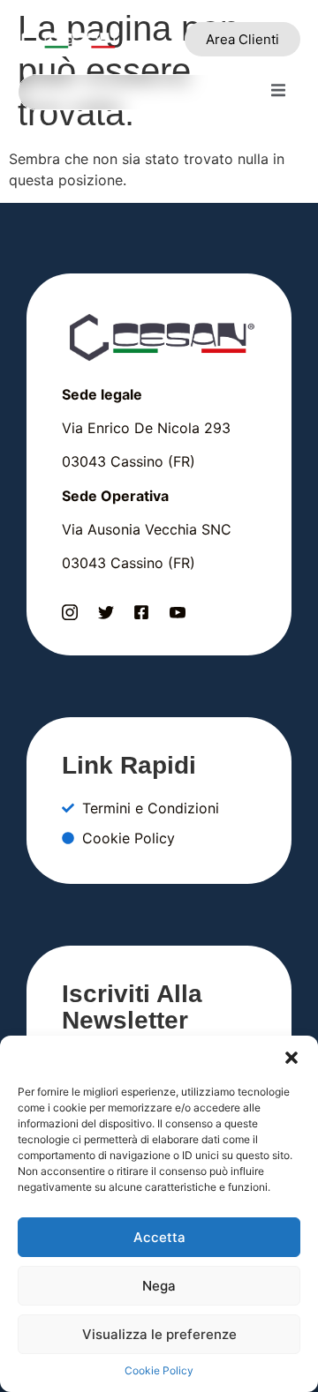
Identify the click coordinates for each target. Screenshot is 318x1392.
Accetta (159, 1237)
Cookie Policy (159, 1370)
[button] (291, 1057)
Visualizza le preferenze (159, 1334)
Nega (159, 1285)
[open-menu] (278, 92)
